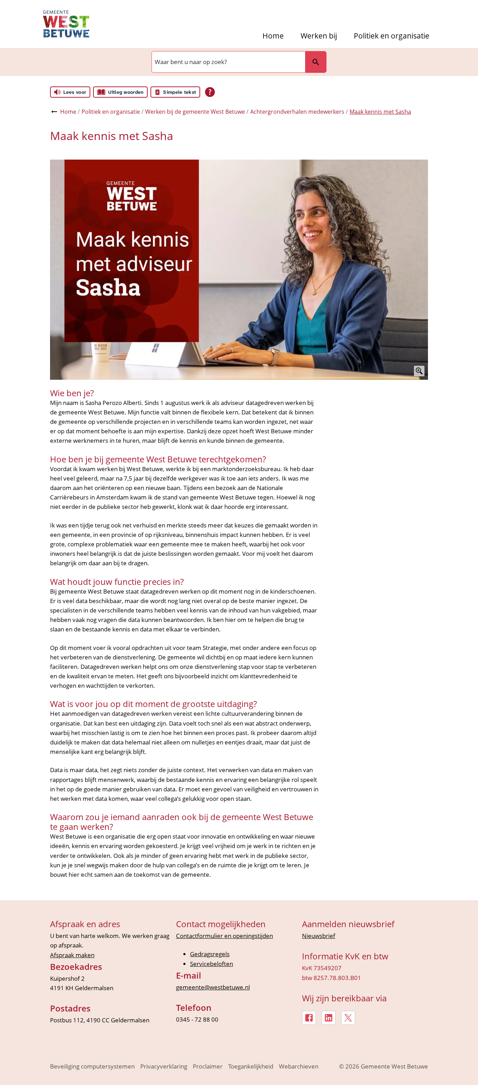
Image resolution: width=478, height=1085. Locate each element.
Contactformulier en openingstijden (224, 936)
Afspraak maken (72, 955)
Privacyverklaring (163, 1066)
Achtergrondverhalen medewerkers (297, 111)
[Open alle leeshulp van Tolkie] (210, 92)
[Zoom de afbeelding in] (239, 269)
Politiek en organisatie (391, 36)
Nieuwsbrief (318, 936)
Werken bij (319, 36)
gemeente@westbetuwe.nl (213, 987)
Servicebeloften (211, 964)
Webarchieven (298, 1066)
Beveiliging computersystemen (92, 1066)
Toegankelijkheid (250, 1066)
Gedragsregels (210, 954)
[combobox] (228, 61)
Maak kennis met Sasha (380, 111)
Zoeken (315, 61)
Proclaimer (208, 1066)
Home (273, 36)
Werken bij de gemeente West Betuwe (195, 111)
